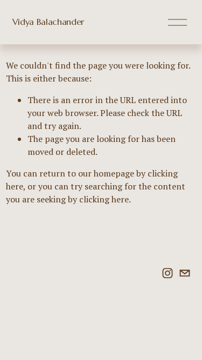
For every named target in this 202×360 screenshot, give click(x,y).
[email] (184, 273)
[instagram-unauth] (167, 273)
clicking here (104, 199)
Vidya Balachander (48, 21)
